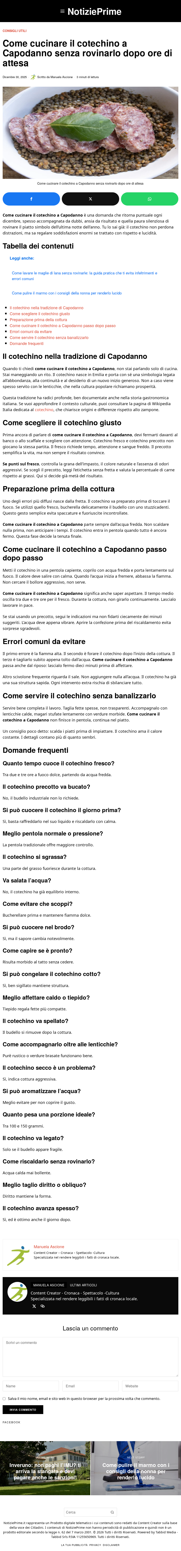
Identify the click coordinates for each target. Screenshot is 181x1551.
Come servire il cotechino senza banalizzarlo (49, 337)
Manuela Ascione (62, 77)
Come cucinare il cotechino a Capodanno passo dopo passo (63, 325)
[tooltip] (31, 199)
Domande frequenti (26, 343)
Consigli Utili (14, 31)
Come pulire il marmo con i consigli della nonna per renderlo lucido (67, 293)
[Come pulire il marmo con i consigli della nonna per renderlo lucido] (136, 1468)
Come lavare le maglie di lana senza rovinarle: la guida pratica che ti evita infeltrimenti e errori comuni (84, 275)
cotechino (44, 409)
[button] (112, 1512)
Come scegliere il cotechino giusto (40, 313)
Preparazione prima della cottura (38, 319)
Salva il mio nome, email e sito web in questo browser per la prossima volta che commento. (84, 1398)
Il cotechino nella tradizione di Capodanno (46, 307)
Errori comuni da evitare (31, 331)
